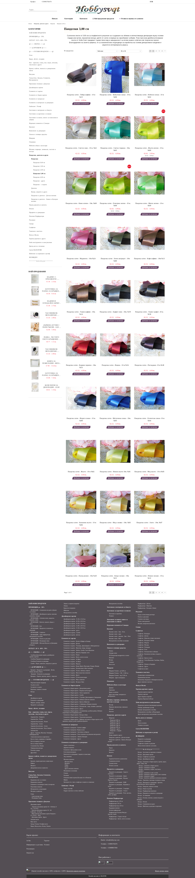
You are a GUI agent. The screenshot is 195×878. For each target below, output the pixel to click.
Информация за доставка (35, 844)
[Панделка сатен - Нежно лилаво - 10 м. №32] (149, 555)
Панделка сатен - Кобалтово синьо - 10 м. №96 (115, 96)
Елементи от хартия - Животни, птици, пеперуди (77, 648)
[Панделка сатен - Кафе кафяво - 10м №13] (149, 238)
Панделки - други (115, 729)
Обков (66, 765)
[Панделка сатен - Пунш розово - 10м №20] (81, 555)
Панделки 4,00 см (115, 727)
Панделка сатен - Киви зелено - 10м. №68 (81, 203)
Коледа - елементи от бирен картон (148, 765)
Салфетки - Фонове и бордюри (146, 664)
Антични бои (34, 730)
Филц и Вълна (141, 685)
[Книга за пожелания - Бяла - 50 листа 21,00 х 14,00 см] (35, 363)
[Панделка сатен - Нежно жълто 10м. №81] (115, 451)
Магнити (67, 763)
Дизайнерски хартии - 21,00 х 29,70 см (74, 626)
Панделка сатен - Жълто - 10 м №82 (81, 471)
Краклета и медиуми (69, 608)
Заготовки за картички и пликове (119, 611)
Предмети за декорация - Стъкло (118, 790)
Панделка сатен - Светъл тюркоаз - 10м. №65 (115, 149)
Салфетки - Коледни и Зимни (146, 640)
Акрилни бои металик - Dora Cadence (41, 728)
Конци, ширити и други (115, 735)
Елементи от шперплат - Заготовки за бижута (76, 732)
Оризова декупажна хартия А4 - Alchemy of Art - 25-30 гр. (44, 807)
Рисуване (139, 611)
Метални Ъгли (69, 761)
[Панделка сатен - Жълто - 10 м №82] (81, 451)
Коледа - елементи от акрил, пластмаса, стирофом (149, 770)
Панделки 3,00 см (115, 725)
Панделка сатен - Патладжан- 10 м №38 (149, 365)
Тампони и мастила (143, 672)
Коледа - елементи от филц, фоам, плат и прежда (152, 774)
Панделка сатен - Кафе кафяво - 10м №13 (149, 258)
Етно (30, 695)
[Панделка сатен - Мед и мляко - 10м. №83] (115, 502)
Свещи (138, 627)
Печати (109, 756)
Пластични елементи (36, 787)
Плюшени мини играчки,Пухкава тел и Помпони (77, 777)
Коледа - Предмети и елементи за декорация (150, 793)
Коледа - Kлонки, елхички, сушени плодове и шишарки (150, 798)
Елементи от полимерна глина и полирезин (42, 784)
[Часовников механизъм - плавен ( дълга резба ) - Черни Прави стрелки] (35, 315)
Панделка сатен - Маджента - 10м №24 (81, 258)
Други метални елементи (72, 768)
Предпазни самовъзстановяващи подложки (150, 705)
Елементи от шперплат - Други (72, 739)
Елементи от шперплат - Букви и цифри (75, 727)
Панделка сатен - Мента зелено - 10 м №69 (149, 204)
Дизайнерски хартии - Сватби (72, 632)
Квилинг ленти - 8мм (115, 638)
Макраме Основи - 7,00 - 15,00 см (118, 673)
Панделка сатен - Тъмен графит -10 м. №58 (149, 313)
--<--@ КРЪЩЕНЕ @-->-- (37, 667)
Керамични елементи (36, 782)
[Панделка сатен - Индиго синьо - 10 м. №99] (81, 398)
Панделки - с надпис (115, 730)
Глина (32, 794)
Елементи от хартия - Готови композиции (75, 677)
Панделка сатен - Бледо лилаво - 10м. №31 (115, 577)
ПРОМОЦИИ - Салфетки (38, 632)
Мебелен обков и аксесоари (116, 685)
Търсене (46, 840)
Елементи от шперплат (70, 724)
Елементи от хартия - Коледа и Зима (74, 682)
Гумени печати (113, 763)
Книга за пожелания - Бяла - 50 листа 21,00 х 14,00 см (51, 362)
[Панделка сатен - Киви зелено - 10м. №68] (81, 183)
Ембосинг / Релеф (68, 785)
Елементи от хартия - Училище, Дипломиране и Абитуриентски (81, 646)
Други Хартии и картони (145, 696)
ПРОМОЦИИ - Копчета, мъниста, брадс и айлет (42, 623)
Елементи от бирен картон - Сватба (73, 695)
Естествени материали (70, 752)
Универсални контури (37, 748)
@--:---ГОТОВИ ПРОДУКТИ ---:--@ (41, 680)
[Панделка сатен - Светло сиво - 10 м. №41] (81, 127)
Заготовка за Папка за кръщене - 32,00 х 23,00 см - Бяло (51, 290)
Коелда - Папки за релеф (145, 788)
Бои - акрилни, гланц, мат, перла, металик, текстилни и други (40, 713)
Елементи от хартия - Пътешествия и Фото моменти (78, 668)
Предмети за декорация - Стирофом (119, 788)
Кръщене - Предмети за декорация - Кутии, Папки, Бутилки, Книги (42, 670)
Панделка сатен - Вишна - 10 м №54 (115, 365)
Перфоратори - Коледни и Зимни (147, 608)
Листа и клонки (142, 723)
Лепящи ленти (113, 653)
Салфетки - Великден (144, 633)
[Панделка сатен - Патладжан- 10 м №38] (149, 345)
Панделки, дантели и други (116, 715)
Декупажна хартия (36, 804)
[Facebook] (156, 2)
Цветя (139, 720)
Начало (55, 18)
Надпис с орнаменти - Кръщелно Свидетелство (51, 278)
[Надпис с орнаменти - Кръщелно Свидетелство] (35, 278)
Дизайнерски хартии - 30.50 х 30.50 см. (75, 623)
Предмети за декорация (37, 705)
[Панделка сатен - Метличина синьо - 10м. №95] (115, 398)
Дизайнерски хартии (36, 698)
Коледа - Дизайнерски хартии (146, 759)
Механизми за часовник (70, 771)
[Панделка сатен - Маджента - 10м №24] (81, 238)
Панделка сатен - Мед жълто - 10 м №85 (149, 471)
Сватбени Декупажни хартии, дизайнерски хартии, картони (42, 656)
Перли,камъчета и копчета (116, 745)
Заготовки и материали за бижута (119, 607)
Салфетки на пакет (143, 669)
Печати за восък (113, 765)
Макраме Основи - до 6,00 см (117, 671)
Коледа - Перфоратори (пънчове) (147, 791)
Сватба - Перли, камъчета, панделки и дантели (44, 663)
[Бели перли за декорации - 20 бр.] (35, 387)
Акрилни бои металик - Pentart (39, 721)
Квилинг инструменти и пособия (147, 709)
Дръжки (111, 687)
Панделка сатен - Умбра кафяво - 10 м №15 (81, 96)
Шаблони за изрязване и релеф (147, 732)
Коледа (33, 691)
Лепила (66, 606)
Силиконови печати (114, 761)
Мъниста (33, 765)
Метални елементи (69, 759)
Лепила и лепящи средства (116, 648)
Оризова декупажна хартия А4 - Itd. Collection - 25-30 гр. (41, 811)
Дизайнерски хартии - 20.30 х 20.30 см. (75, 621)
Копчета (111, 752)
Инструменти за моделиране (39, 789)
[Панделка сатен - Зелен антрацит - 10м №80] (115, 238)
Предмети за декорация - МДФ (117, 782)
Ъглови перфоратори (115, 810)
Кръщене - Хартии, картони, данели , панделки (44, 676)
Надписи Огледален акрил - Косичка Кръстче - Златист (51, 302)
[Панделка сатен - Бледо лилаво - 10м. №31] (115, 555)
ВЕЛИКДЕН (140, 736)
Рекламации (31, 849)
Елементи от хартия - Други (71, 675)
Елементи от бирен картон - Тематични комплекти (78, 717)
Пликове (111, 616)
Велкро (111, 660)
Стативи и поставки (143, 619)
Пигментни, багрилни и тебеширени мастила (150, 679)
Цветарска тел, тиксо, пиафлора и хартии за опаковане (79, 782)
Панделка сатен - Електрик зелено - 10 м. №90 (115, 204)
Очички (66, 773)
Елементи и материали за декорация (74, 742)
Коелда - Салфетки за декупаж (146, 756)
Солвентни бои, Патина (37, 746)
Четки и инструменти (144, 621)
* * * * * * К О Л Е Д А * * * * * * (147, 749)
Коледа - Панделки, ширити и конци (148, 786)
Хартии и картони (143, 694)
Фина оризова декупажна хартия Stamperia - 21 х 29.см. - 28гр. (43, 814)
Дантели (111, 733)
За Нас (29, 840)
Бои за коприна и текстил (38, 741)
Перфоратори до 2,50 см (116, 801)
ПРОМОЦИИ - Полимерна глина (40, 641)
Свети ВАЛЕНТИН (142, 729)
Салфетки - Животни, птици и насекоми (149, 638)
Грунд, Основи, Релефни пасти (39, 824)
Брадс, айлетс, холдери (36, 708)
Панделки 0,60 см (115, 720)
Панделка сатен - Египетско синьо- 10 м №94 (149, 419)
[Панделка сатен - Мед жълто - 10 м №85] (149, 451)
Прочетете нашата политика (76, 871)
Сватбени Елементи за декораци (39, 661)
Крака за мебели (113, 692)
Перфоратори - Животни (145, 606)
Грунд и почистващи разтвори (146, 614)
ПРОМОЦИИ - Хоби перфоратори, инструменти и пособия (40, 635)
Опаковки (110, 681)
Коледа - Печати (142, 801)
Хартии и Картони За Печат (145, 699)
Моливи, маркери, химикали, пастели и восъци (117, 701)
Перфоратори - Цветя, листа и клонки (119, 819)
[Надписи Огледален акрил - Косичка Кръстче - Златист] (35, 303)
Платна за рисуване (143, 617)
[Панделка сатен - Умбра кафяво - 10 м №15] (81, 74)
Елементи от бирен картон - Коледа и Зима (76, 715)
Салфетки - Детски (143, 636)
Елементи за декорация (37, 700)
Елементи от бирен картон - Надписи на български (78, 690)
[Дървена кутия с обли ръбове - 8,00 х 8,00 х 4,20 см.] (35, 327)
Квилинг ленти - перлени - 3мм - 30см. (120, 636)
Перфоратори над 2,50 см (116, 805)
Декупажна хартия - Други (39, 817)
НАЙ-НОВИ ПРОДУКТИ (37, 603)
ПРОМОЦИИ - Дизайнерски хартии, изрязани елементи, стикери (43, 615)
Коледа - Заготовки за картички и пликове (149, 752)
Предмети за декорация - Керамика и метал (119, 785)
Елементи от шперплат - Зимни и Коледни (75, 736)
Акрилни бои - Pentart (37, 719)
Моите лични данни (161, 871)
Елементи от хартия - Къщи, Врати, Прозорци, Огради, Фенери (81, 666)
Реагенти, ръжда (35, 750)
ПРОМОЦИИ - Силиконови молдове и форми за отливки (43, 611)
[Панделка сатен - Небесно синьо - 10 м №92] (149, 74)
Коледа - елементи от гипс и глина (148, 772)
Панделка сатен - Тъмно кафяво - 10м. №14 (81, 313)
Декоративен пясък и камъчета (39, 768)
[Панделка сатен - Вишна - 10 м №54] (115, 345)
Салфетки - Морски (143, 642)
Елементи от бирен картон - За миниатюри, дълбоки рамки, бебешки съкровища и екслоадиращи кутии (82, 711)
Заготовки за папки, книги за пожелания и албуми (117, 620)
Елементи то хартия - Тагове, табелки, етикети (77, 670)
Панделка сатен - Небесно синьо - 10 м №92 (149, 96)
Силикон (111, 662)
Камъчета (111, 750)
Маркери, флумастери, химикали (118, 707)
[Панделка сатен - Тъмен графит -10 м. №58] (149, 291)
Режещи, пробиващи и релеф (146, 707)
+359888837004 (112, 848)
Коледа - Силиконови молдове (146, 804)
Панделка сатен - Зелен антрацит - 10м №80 (115, 260)
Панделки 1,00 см (115, 722)
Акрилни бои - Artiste (37, 724)
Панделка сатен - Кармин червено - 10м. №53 (81, 366)
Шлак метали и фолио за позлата (147, 745)
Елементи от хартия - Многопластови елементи (77, 673)
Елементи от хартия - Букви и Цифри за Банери (77, 641)
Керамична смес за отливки (38, 780)
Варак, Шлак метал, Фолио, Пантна (40, 826)
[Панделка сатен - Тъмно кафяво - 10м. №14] (81, 291)
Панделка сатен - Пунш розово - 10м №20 (81, 576)
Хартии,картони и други (144, 689)
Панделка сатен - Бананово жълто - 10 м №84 (81, 524)
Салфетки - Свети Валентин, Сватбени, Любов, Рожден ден (150, 661)
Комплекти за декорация (115, 644)
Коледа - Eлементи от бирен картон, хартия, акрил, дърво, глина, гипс (151, 762)
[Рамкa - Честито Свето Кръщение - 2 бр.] (35, 339)
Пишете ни (30, 853)
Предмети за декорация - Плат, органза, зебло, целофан (119, 793)
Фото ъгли (112, 664)
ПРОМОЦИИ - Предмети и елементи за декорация (41, 629)
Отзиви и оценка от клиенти (132, 18)
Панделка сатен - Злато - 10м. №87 (149, 522)
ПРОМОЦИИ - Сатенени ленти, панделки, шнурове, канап (42, 619)
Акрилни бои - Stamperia (37, 717)
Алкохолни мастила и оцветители (40, 737)
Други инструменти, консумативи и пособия (150, 714)
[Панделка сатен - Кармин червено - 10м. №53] (81, 345)
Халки (66, 767)
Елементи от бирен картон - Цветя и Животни (76, 702)
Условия (46, 844)
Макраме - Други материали (117, 677)
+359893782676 (46, 1)
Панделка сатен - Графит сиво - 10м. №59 (115, 312)
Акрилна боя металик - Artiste (39, 726)
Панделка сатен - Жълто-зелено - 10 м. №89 (149, 149)
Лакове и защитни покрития (71, 603)
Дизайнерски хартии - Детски (72, 635)
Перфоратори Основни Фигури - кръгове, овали (117, 813)
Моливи (111, 709)
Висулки (31, 771)
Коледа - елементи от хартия (147, 767)
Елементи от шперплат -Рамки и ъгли (74, 730)
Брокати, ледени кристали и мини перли (42, 761)
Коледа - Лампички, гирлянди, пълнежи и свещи (151, 780)
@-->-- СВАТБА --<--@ (36, 652)
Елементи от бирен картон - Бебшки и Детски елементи (79, 699)
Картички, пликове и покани (38, 689)
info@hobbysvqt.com (112, 840)
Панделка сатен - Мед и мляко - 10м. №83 (115, 522)
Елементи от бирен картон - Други (73, 708)
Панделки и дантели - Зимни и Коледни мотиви (119, 740)
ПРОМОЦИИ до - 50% (36, 607)
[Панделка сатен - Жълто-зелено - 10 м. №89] (149, 127)
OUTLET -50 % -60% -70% (38, 648)
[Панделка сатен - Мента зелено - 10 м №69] (149, 183)
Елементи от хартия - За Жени (72, 659)
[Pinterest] (165, 2)
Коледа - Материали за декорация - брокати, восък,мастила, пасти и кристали (150, 783)
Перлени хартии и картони (145, 692)
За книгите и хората (36, 687)
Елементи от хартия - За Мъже (72, 661)
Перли (111, 748)
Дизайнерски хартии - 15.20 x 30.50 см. (75, 628)
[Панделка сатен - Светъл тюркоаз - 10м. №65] (115, 127)
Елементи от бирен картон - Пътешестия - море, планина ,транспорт (83, 706)
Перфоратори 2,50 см (115, 803)
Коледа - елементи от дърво (146, 776)
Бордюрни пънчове (114, 808)
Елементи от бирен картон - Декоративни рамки (77, 688)
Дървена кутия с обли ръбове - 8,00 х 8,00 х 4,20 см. (51, 326)
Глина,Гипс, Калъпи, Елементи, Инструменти (40, 776)
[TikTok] (162, 2)
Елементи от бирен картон (71, 685)
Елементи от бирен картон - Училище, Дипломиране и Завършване (82, 697)
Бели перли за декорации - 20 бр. (51, 386)
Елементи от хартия (69, 638)
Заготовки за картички (115, 613)
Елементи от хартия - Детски (72, 643)
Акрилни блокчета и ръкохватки (118, 759)
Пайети (33, 763)
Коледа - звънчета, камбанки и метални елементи (152, 778)
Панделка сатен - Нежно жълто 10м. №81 (115, 471)
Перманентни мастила (144, 677)
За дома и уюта (35, 685)
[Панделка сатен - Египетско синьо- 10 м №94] (149, 398)
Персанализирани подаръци (38, 682)
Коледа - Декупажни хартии (145, 754)
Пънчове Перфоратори (115, 798)
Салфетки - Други (143, 666)
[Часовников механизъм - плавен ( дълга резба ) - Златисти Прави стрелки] (35, 351)
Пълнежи (66, 775)
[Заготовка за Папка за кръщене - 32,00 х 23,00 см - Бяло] (35, 290)
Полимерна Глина (37, 798)
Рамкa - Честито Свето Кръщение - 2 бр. (51, 338)
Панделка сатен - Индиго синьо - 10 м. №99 (81, 419)
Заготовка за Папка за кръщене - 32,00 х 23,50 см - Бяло (51, 374)
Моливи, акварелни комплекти (146, 623)
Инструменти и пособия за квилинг (119, 641)
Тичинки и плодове (143, 725)
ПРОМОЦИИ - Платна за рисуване (40, 638)
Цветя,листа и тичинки (144, 718)
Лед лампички (68, 756)
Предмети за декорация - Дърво (118, 776)
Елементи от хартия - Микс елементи (74, 679)
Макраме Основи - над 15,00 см (118, 675)
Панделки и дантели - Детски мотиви (119, 737)
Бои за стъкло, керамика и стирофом (41, 739)
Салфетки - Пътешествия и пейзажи (148, 651)
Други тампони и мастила (145, 682)
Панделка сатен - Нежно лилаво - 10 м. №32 (149, 577)
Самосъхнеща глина (37, 796)
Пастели (111, 711)
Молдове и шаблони (36, 791)
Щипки (66, 780)
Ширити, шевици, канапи (38, 702)
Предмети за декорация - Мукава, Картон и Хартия (118, 779)
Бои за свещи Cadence (37, 743)
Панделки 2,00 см (115, 723)
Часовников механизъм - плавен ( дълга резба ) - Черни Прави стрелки (51, 314)
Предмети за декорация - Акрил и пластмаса (118, 772)
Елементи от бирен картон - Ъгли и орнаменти (76, 693)
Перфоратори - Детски (144, 603)
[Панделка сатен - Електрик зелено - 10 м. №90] (115, 183)
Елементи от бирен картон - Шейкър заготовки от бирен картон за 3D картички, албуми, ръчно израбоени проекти (83, 720)
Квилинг (110, 629)
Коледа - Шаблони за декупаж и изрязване (150, 806)
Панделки (111, 718)
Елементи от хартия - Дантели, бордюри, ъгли (76, 652)
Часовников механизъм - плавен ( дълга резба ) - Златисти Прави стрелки (51, 350)
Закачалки (112, 690)
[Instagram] (159, 2)
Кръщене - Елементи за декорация (40, 674)
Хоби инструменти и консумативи (148, 702)
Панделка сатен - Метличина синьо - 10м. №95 (115, 419)
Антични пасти (35, 819)
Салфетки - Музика (143, 645)
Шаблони (66, 610)
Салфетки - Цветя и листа (145, 658)
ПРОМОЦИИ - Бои (36, 626)
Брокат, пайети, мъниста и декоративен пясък (43, 757)
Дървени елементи (69, 747)
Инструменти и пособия (70, 612)
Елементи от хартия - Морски (72, 664)
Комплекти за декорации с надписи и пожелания (77, 754)
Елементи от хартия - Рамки (72, 655)
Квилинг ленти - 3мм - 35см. (117, 632)
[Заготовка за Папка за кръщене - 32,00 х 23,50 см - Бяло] (35, 375)
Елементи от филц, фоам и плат (72, 750)
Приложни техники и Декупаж (39, 801)
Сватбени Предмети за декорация (40, 659)
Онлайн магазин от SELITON (97, 876)
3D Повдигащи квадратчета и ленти (119, 655)
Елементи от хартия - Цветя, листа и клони (76, 657)
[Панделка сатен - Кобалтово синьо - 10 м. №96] (115, 74)
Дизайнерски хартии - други (71, 630)
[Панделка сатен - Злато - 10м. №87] (149, 502)
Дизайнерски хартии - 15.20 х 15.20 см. (75, 619)
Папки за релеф (68, 788)
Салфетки (139, 631)
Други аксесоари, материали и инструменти (117, 695)
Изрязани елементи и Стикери (117, 625)
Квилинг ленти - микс (115, 634)
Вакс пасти (34, 821)
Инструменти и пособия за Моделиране (149, 712)
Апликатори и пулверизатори (146, 675)
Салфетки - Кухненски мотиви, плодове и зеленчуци (149, 654)
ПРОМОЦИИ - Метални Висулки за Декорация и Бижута (43, 644)
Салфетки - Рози (142, 649)
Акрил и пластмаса (69, 745)
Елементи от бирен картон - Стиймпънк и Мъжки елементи (80, 704)
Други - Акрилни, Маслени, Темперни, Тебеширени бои (41, 733)
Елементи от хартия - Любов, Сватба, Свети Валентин (79, 650)
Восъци (111, 704)
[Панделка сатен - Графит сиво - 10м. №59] (115, 291)
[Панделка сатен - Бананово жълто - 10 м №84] (81, 502)
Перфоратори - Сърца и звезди (117, 816)
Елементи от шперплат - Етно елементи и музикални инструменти (82, 734)
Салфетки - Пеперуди (144, 647)
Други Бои (34, 752)
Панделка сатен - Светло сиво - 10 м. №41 (81, 148)
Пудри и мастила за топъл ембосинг (74, 790)
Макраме (110, 668)
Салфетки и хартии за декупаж (146, 743)
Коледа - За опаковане (144, 795)
